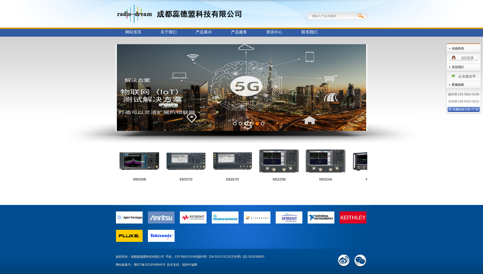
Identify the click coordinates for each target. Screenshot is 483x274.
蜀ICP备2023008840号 (150, 264)
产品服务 (239, 32)
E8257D (182, 179)
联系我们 (309, 32)
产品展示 (204, 32)
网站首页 (133, 32)
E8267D (228, 179)
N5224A (322, 179)
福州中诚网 (189, 264)
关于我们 (168, 32)
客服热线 (458, 84)
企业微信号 (467, 76)
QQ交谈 (467, 58)
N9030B (135, 179)
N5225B (275, 179)
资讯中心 (274, 32)
